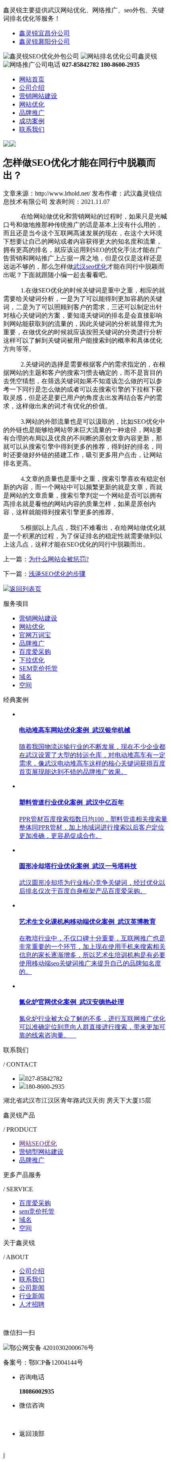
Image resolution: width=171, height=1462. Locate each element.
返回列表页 (25, 589)
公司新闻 (32, 1287)
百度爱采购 (35, 651)
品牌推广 (32, 643)
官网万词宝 (35, 635)
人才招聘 (32, 1304)
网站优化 (32, 626)
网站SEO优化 (38, 1143)
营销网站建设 (38, 618)
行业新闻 (32, 1296)
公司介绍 (32, 1271)
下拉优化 (32, 660)
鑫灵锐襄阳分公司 (44, 41)
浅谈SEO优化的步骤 (57, 573)
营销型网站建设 (41, 1151)
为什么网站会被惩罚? (59, 559)
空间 (25, 685)
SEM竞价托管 (38, 668)
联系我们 (32, 1279)
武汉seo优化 (90, 266)
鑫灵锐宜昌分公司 (44, 33)
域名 (25, 676)
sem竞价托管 (36, 1211)
